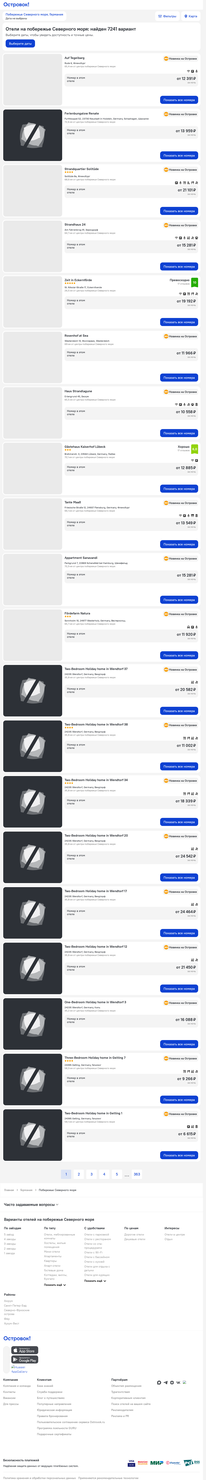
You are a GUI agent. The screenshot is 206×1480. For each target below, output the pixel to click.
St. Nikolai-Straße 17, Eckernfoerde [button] (83, 287)
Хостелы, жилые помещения (55, 1245)
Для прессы (11, 1404)
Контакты (9, 1392)
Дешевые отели (134, 1239)
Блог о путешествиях (51, 1398)
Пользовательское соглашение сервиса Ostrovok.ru (71, 1422)
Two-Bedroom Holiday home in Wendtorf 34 (96, 780)
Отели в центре (175, 1234)
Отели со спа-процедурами (93, 1245)
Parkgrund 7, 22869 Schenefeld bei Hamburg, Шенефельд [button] (96, 563)
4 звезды (10, 1239)
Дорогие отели (134, 1234)
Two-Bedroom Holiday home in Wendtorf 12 (96, 946)
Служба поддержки (49, 1392)
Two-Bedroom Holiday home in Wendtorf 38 (96, 724)
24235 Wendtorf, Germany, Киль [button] (82, 1007)
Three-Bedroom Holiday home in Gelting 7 (95, 1058)
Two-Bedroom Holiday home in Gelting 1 (93, 1113)
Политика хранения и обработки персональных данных (39, 1478)
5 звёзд (9, 1234)
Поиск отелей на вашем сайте (131, 1404)
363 (137, 1174)
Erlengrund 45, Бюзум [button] (77, 396)
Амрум (8, 1301)
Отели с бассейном (97, 1257)
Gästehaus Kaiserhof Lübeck (85, 447)
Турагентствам (120, 1392)
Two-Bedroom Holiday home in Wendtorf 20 (96, 835)
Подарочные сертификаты (54, 1434)
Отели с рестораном (97, 1239)
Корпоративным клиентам (128, 1398)
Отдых (169, 1239)
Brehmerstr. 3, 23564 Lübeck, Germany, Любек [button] (90, 453)
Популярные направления (54, 1404)
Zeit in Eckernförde (78, 280)
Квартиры (50, 1261)
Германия (26, 1190)
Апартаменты (53, 1256)
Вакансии (9, 1398)
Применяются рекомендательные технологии (108, 1478)
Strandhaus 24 (75, 224)
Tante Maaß (73, 502)
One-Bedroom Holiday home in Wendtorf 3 (95, 1002)
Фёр (7, 1319)
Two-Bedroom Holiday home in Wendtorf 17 (96, 891)
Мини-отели (52, 1251)
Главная (9, 1190)
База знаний (45, 1386)
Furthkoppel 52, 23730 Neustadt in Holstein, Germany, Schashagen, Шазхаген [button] (107, 118)
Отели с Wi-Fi (93, 1252)
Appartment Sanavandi (81, 558)
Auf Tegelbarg (74, 58)
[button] (34, 16)
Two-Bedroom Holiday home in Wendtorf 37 (96, 669)
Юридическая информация (54, 1410)
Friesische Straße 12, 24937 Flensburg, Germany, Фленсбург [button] (97, 507)
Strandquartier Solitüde (82, 169)
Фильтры (169, 16)
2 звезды (10, 1248)
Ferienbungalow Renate (82, 113)
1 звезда (9, 1253)
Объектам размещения (126, 1386)
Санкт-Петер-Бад (15, 1305)
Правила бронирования (52, 1416)
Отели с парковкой (96, 1234)
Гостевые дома (53, 1270)
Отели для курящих (97, 1275)
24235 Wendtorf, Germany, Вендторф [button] (85, 674)
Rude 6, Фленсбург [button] (75, 63)
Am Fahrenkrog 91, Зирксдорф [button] (81, 229)
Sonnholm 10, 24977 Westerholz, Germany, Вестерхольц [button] (95, 620)
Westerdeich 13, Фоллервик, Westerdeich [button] (87, 340)
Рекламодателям (122, 1410)
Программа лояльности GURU (56, 1428)
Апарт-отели (52, 1265)
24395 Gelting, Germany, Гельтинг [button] (83, 1064)
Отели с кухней (94, 1261)
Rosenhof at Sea (76, 335)
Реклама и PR (120, 1416)
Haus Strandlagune (78, 391)
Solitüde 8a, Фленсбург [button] (77, 176)
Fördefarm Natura (77, 613)
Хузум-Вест (11, 1323)
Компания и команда (17, 1386)
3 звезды (10, 1244)
